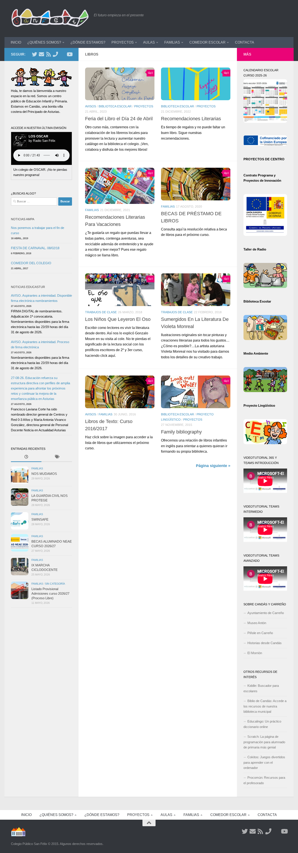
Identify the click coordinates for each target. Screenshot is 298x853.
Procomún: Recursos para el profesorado (264, 780)
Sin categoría (55, 583)
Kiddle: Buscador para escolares (261, 688)
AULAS (149, 42)
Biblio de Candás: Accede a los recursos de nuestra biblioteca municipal (264, 706)
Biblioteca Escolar (115, 106)
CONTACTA (244, 42)
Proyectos (143, 106)
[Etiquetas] (56, 457)
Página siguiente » (213, 466)
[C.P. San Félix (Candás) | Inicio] (50, 18)
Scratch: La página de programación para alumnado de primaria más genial (264, 742)
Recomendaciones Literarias (191, 118)
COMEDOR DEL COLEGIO (31, 263)
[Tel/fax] (55, 54)
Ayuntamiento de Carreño (265, 613)
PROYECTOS (122, 42)
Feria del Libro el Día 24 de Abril (119, 118)
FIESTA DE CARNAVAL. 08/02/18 (35, 248)
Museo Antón (256, 623)
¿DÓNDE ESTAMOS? (87, 42)
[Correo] (41, 54)
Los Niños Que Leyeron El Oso (118, 319)
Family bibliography (181, 432)
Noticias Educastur (28, 287)
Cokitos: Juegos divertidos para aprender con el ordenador (264, 762)
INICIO (16, 42)
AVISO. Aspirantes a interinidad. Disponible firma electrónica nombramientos (41, 298)
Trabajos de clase (101, 312)
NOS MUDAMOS (44, 474)
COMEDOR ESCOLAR (207, 42)
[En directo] (62, 54)
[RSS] (48, 54)
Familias (92, 210)
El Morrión (254, 653)
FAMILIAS (172, 42)
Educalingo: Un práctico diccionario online (262, 724)
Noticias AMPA (22, 219)
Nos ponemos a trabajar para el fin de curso (37, 230)
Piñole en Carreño (260, 633)
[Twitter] (34, 54)
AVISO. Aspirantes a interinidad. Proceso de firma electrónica (40, 344)
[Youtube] (69, 54)
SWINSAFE (39, 519)
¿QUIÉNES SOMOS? (44, 42)
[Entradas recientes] (26, 457)
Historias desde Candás (264, 643)
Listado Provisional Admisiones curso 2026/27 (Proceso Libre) (50, 593)
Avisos (90, 106)
